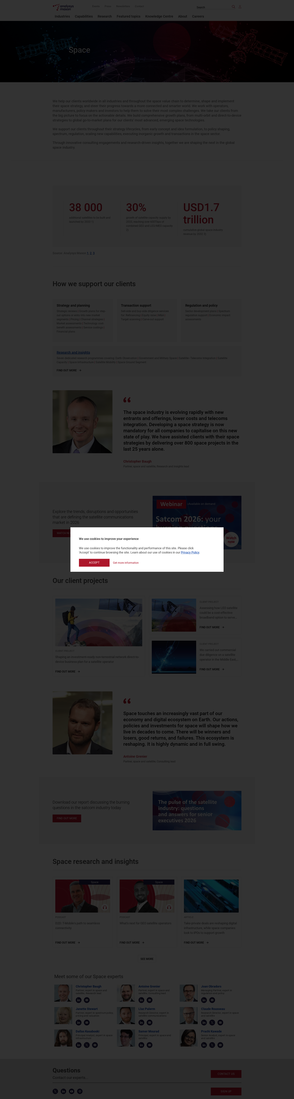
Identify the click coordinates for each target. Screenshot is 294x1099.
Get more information (126, 562)
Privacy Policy (190, 552)
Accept (94, 562)
